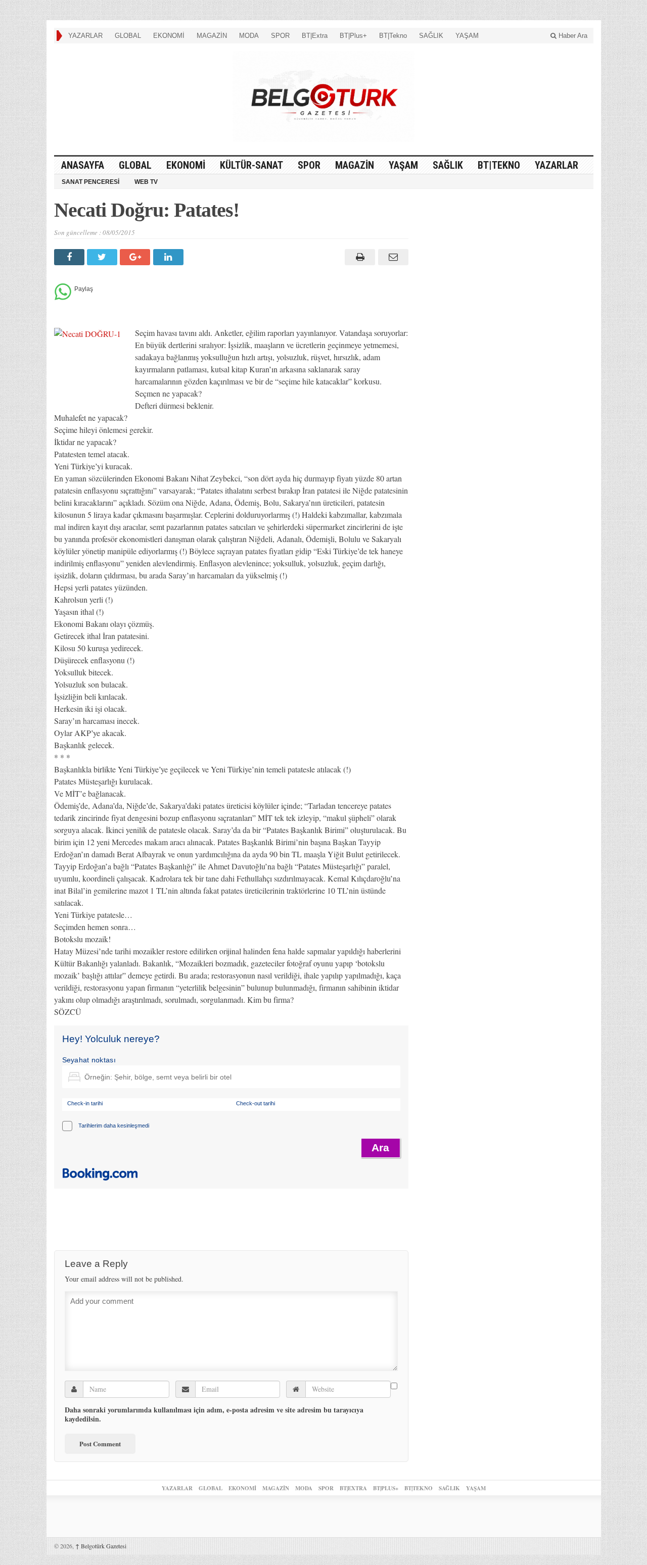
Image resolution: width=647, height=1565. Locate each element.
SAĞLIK (431, 35)
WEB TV (146, 181)
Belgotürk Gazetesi (100, 1546)
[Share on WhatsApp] (63, 297)
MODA (249, 35)
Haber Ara (572, 35)
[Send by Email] (391, 257)
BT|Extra (315, 35)
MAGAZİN (212, 35)
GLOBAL (128, 35)
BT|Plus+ (353, 35)
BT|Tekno (393, 35)
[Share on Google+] (136, 257)
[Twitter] (103, 257)
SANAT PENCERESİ (90, 181)
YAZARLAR (85, 35)
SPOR (280, 35)
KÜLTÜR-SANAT (251, 165)
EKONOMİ (168, 35)
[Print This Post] (358, 257)
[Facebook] (70, 257)
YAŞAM (467, 35)
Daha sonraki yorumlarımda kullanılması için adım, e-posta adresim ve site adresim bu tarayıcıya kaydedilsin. (214, 1414)
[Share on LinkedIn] (169, 257)
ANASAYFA (82, 165)
